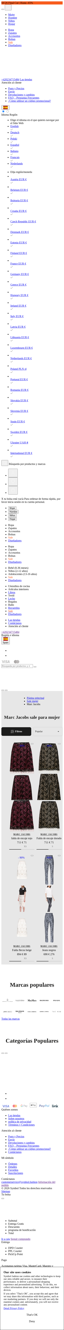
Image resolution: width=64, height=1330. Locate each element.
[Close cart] (2, 1198)
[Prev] (2, 1053)
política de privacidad (19, 1121)
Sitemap (5, 1191)
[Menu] (2, 9)
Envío (11, 91)
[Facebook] (10, 650)
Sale (10, 42)
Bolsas (11, 39)
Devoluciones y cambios (21, 94)
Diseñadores (15, 45)
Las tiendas (26, 79)
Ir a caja (5, 1239)
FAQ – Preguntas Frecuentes (23, 97)
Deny (32, 1321)
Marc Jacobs (21, 834)
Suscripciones (15, 1173)
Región (13, 114)
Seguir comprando (20, 1239)
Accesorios (14, 36)
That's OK (32, 1314)
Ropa (11, 29)
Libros (11, 592)
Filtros (18, 731)
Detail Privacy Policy (14, 1308)
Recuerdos (14, 607)
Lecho (11, 598)
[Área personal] (13, 473)
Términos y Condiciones (21, 1124)
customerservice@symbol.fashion (19, 1182)
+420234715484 (10, 79)
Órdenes (12, 1163)
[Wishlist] (13, 481)
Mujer (11, 14)
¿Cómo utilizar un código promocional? (29, 100)
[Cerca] (35, 666)
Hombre (12, 17)
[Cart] (13, 490)
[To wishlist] (32, 743)
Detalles (12, 1166)
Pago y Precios (16, 88)
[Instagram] (10, 655)
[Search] (8, 7)
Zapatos (12, 32)
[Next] (6, 1053)
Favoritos (13, 1169)
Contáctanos (15, 623)
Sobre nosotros (16, 1118)
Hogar (11, 23)
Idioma (5, 114)
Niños (11, 20)
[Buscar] (4, 463)
